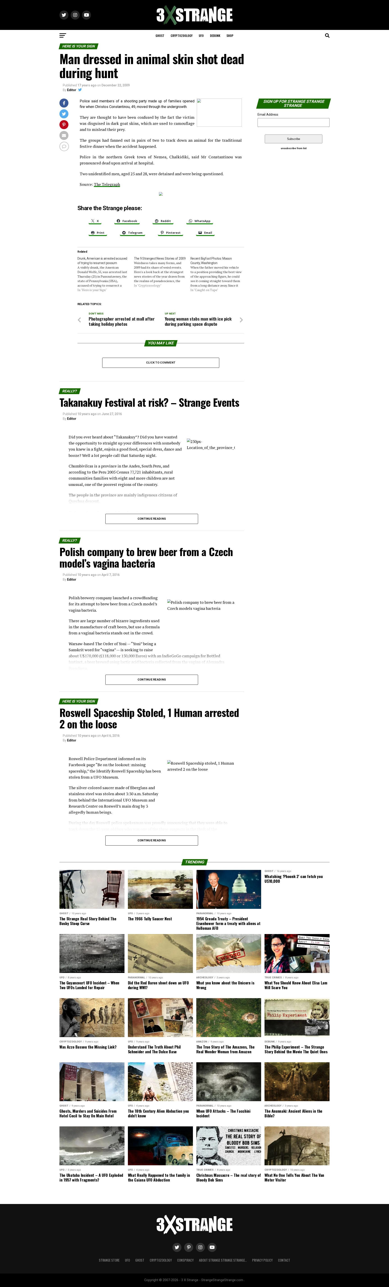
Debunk (215, 35)
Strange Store (109, 1260)
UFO (201, 35)
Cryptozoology (181, 35)
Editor (71, 90)
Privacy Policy (262, 1260)
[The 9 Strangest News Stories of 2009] (162, 272)
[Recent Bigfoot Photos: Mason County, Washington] (218, 274)
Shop (229, 35)
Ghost (160, 35)
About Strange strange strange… (223, 1260)
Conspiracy (185, 1260)
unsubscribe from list (294, 148)
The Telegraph (107, 184)
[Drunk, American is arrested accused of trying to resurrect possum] (105, 274)
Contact (284, 1260)
